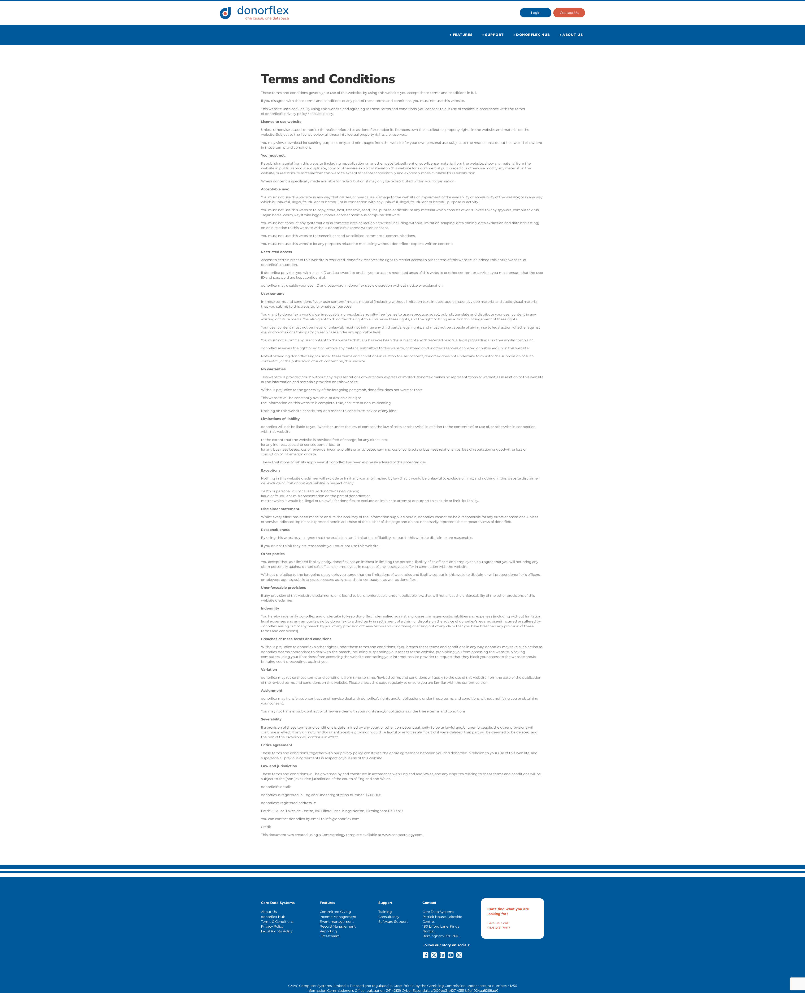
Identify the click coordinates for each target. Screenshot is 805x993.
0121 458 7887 (498, 928)
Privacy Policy (272, 926)
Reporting (328, 931)
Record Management (338, 926)
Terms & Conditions (277, 922)
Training (385, 912)
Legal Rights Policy (277, 931)
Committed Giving (335, 912)
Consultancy (388, 917)
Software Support (393, 922)
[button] (425, 955)
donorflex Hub (273, 917)
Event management (337, 922)
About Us (269, 912)
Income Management (338, 917)
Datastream (330, 936)
